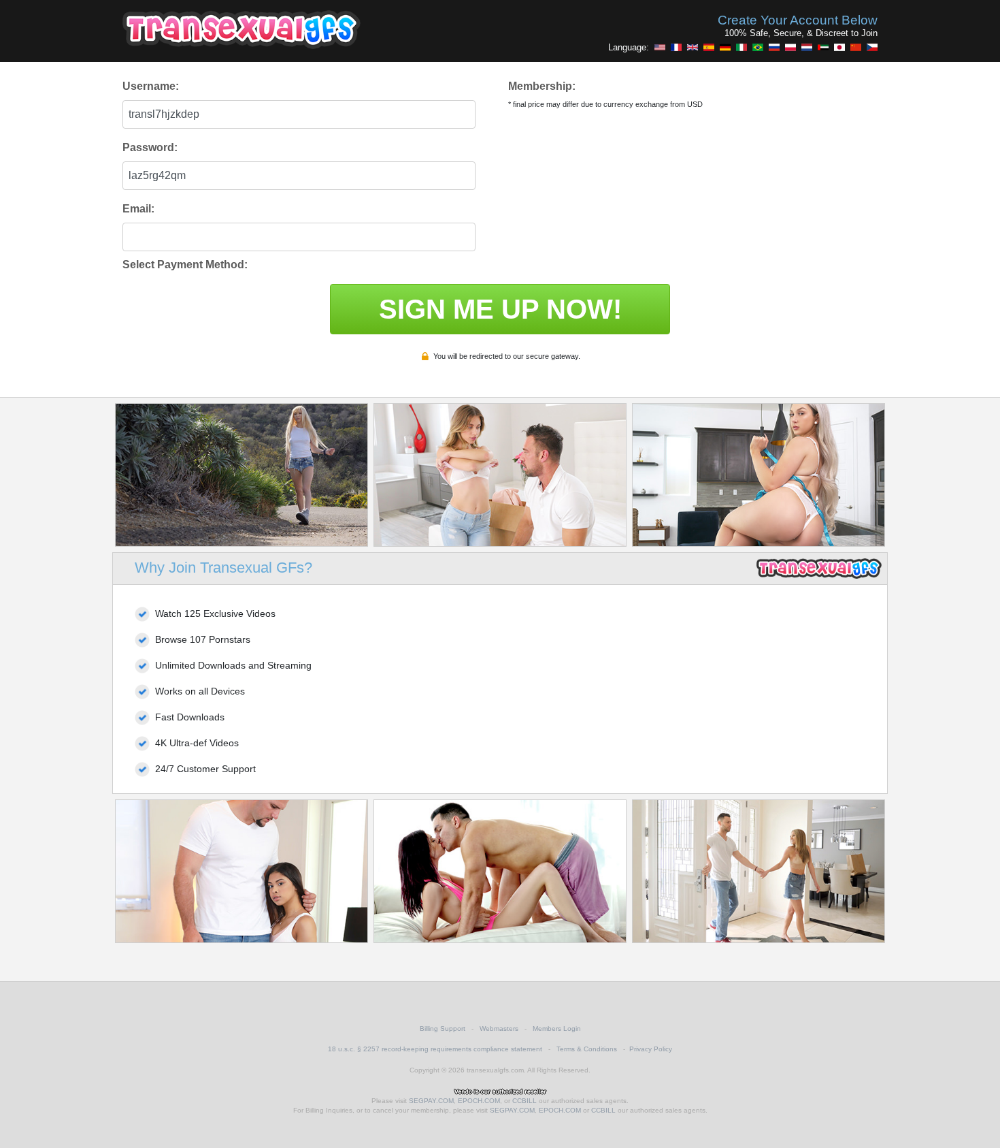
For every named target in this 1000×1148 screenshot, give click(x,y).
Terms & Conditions (586, 1049)
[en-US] (659, 47)
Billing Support (442, 1028)
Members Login (557, 1028)
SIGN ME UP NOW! (500, 309)
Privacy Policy (650, 1049)
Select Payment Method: (185, 264)
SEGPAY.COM (431, 1100)
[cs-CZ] (872, 47)
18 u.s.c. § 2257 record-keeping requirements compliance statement (435, 1049)
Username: (150, 86)
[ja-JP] (839, 47)
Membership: (542, 86)
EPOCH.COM (479, 1100)
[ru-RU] (774, 47)
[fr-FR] (676, 47)
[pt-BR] (757, 47)
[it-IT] (741, 47)
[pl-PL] (790, 47)
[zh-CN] (855, 47)
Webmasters (499, 1028)
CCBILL (524, 1100)
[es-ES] (708, 47)
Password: (150, 147)
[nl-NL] (806, 47)
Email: (138, 208)
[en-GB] (692, 47)
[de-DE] (725, 47)
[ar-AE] (823, 47)
